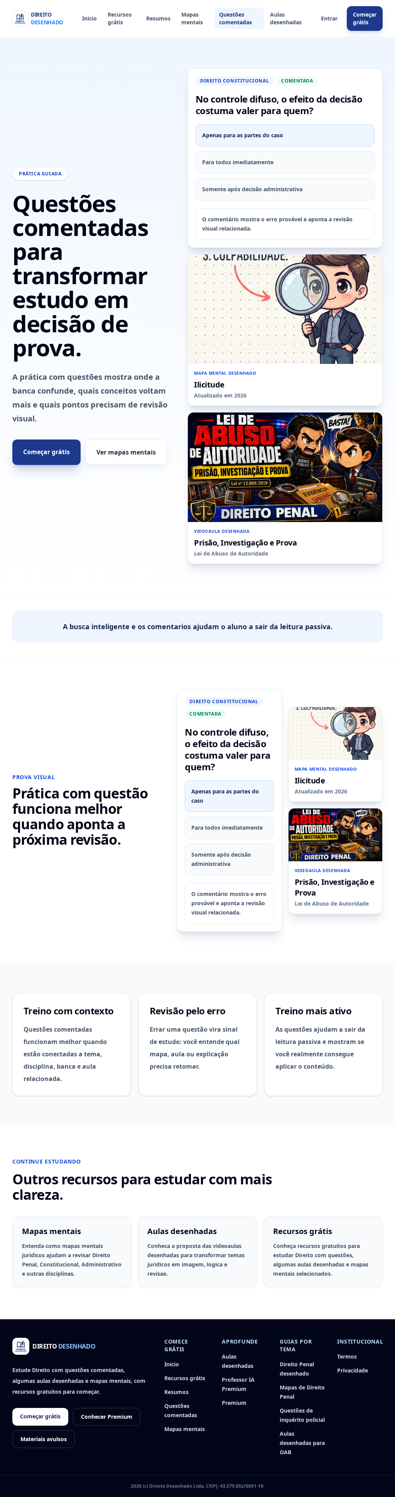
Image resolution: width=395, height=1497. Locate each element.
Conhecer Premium (106, 1416)
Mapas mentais (192, 18)
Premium (234, 1402)
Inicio (89, 18)
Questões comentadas (235, 18)
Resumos (158, 18)
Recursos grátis (120, 18)
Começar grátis (364, 18)
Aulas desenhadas (286, 18)
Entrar (329, 18)
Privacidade (352, 1370)
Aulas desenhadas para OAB (302, 1443)
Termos (347, 1356)
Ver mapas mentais (126, 452)
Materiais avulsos (43, 1439)
